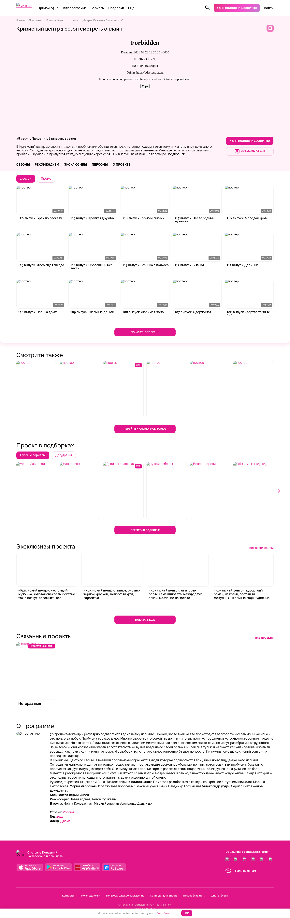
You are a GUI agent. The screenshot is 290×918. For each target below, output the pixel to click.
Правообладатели (194, 895)
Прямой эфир (48, 8)
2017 (60, 816)
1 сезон (70, 138)
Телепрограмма (74, 8)
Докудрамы (63, 455)
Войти (269, 8)
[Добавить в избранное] (270, 28)
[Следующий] (279, 490)
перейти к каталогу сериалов (145, 428)
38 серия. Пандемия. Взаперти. (40, 138)
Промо (46, 178)
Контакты (68, 895)
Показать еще (145, 619)
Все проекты (264, 637)
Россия (68, 812)
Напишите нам (245, 871)
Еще (131, 8)
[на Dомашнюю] (24, 6)
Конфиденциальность (163, 895)
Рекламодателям (90, 895)
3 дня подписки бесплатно (237, 8)
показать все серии (145, 332)
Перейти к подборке (145, 530)
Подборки (116, 8)
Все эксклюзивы (261, 548)
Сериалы (97, 8)
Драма (65, 821)
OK (187, 913)
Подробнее (162, 913)
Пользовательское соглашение (125, 895)
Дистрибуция (219, 895)
